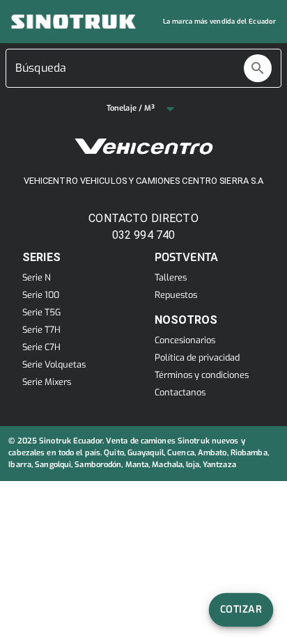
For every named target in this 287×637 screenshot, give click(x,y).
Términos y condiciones (202, 375)
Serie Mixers (46, 382)
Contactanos (180, 392)
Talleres (171, 277)
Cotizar (241, 609)
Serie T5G (41, 312)
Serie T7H (41, 330)
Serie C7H (41, 347)
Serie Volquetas (54, 364)
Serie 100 (40, 295)
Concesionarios (185, 340)
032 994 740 (144, 235)
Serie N (36, 277)
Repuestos (176, 295)
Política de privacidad (197, 357)
